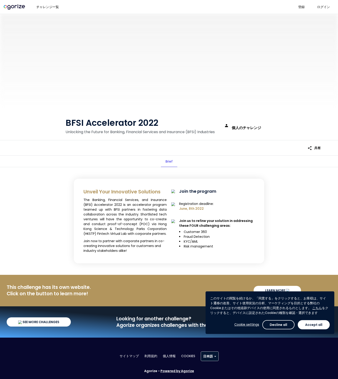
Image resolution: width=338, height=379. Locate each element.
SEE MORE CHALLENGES (40, 322)
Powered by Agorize (177, 371)
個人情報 (169, 356)
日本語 (208, 356)
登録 (301, 7)
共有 (314, 148)
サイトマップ (129, 356)
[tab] (169, 161)
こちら (317, 308)
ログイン (323, 7)
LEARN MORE (275, 290)
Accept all (313, 324)
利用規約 (150, 356)
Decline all (278, 324)
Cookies (188, 356)
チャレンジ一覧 (47, 7)
